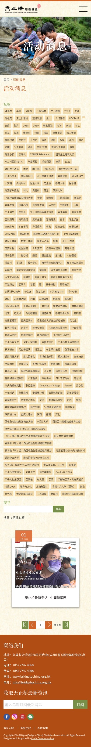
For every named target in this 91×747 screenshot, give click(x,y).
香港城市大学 (56, 400)
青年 (62, 219)
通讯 (30, 147)
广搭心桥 (23, 255)
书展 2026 (10, 486)
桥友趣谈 (47, 125)
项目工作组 (11, 241)
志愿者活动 (20, 298)
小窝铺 (8, 183)
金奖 (39, 197)
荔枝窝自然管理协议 (15, 407)
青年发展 (9, 205)
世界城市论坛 (56, 392)
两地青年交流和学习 (52, 262)
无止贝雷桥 (22, 118)
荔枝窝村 (23, 392)
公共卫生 (30, 472)
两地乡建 (69, 248)
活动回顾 (46, 161)
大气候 (8, 493)
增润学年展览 (12, 190)
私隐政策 (43, 728)
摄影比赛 (9, 140)
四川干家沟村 (63, 378)
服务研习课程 (12, 306)
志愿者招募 (11, 320)
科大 (25, 190)
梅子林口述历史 (75, 262)
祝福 (62, 140)
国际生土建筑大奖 (65, 154)
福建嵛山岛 (70, 363)
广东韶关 (32, 378)
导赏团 (45, 306)
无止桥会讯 (11, 176)
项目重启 (46, 255)
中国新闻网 (64, 197)
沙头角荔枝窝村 (13, 385)
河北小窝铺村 (30, 342)
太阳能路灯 (42, 486)
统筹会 (49, 197)
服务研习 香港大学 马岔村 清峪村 (22, 465)
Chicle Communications (42, 738)
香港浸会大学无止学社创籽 (51, 320)
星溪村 (19, 262)
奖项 (41, 400)
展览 (46, 190)
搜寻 (58, 509)
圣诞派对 (76, 212)
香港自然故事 (39, 363)
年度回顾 (32, 161)
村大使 (40, 479)
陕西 (39, 414)
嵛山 (82, 486)
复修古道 (37, 219)
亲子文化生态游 (13, 479)
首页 (7, 79)
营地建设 (51, 219)
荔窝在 (29, 479)
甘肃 (16, 132)
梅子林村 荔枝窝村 (63, 436)
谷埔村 (8, 270)
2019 (36, 125)
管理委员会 (11, 400)
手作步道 (72, 291)
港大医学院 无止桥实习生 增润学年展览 (25, 428)
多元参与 (9, 226)
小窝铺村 (41, 111)
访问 (69, 400)
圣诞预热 (9, 219)
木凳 (25, 169)
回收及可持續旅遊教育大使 (66, 421)
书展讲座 (41, 493)
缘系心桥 (9, 154)
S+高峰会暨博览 (52, 407)
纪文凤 (17, 313)
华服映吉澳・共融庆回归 (70, 479)
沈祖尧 (8, 118)
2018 (26, 125)
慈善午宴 (35, 407)
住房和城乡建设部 (14, 378)
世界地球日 (77, 371)
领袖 (37, 132)
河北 (57, 414)
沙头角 (28, 291)
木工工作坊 (68, 241)
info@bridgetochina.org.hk (32, 682)
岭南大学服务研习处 (61, 277)
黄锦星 (42, 270)
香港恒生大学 (72, 349)
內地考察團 (31, 313)
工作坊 (33, 140)
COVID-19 (74, 118)
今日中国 (76, 327)
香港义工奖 (11, 371)
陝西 (68, 125)
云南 (7, 125)
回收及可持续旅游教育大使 (19, 421)
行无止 (38, 349)
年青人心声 (43, 241)
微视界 (77, 197)
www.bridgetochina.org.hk (31, 676)
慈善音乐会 (61, 371)
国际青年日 (27, 176)
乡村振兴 (46, 378)
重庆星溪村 (27, 320)
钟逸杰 (8, 111)
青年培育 (24, 233)
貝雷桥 (35, 190)
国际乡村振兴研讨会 (72, 493)
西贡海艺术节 (28, 400)
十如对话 (9, 392)
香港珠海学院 (46, 356)
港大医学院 (29, 356)
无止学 (24, 327)
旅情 (72, 147)
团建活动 (9, 363)
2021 (71, 140)
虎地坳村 (21, 183)
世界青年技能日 (24, 493)
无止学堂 (9, 212)
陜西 (81, 140)
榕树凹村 (55, 363)
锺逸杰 (26, 132)
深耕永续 (9, 255)
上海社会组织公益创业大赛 (19, 197)
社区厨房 (23, 248)
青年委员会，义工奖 (53, 465)
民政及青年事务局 (30, 371)
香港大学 (60, 183)
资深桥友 (9, 349)
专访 (59, 125)
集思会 (22, 212)
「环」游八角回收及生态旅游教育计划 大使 (27, 436)
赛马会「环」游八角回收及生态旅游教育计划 (28, 450)
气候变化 (64, 205)
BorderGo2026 (64, 472)
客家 (48, 226)
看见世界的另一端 (68, 169)
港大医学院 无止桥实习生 (36, 457)
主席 (76, 111)
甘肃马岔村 (11, 335)
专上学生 (73, 219)
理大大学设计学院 (25, 270)
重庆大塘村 (27, 414)
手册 (18, 111)
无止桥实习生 (12, 342)
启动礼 (22, 154)
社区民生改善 (12, 169)
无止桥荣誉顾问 (13, 472)
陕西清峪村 (43, 335)
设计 (48, 118)
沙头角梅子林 (57, 291)
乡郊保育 (37, 226)
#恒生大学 (42, 421)
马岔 (77, 125)
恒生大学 (34, 183)
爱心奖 (79, 385)
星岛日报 (23, 363)
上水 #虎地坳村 (71, 233)
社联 (7, 298)
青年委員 (62, 212)
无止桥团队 (24, 349)
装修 (78, 400)
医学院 (72, 183)
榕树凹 (56, 298)
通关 (34, 255)
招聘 (48, 414)
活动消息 (19, 79)
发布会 (22, 140)
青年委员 (23, 219)
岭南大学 (76, 270)
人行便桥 (71, 255)
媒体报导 (57, 132)
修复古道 (40, 291)
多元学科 (23, 226)
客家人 (22, 284)
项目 (53, 140)
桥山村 (54, 493)
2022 (67, 161)
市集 (76, 205)
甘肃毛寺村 (27, 335)
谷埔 (32, 298)
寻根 (32, 284)
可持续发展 (38, 205)
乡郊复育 (37, 248)
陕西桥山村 (11, 414)
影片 (16, 125)
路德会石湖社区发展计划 (46, 233)
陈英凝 (72, 465)
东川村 (58, 255)
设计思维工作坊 (45, 176)
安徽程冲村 (38, 392)
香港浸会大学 (62, 313)
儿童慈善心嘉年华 (58, 327)
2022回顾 (10, 233)
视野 (55, 241)
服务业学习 (40, 277)
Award (68, 385)
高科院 (77, 313)
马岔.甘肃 (42, 147)
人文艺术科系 (12, 277)
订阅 (80, 704)
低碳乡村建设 (53, 248)
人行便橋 (60, 118)
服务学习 (32, 262)
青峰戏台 (62, 176)
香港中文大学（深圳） (64, 486)
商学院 (26, 277)
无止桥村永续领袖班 (68, 342)
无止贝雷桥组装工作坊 (41, 212)
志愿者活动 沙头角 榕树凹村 (70, 450)
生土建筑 (55, 111)
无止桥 (47, 183)
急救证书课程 (60, 306)
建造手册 (37, 118)
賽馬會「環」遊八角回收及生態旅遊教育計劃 (28, 443)
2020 (67, 111)
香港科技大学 (12, 356)
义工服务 (18, 147)
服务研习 (46, 313)
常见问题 (9, 728)
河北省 (28, 111)
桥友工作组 (27, 241)
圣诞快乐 (73, 226)
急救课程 (44, 298)
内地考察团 (77, 306)
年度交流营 (38, 327)
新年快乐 (64, 284)
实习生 (73, 320)
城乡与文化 (26, 486)
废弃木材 (9, 248)
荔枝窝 (67, 298)
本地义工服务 (58, 147)
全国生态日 (47, 342)
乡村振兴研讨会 (61, 335)
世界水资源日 (30, 306)
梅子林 (35, 169)
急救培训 (78, 356)
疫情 (58, 161)
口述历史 (9, 284)
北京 (7, 313)
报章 (46, 132)
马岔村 (52, 205)
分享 (7, 132)
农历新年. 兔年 (12, 291)
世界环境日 (11, 327)
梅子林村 (50, 284)
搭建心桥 (23, 205)
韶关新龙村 (64, 356)
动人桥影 (71, 132)
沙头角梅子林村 (59, 270)
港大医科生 (77, 176)
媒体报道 (70, 407)
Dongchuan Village (49, 385)
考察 (7, 147)
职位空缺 (30, 385)
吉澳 (51, 479)
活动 (44, 140)
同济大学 (57, 190)
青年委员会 (73, 392)
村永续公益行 (53, 349)
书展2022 (49, 169)
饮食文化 (60, 226)
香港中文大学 (12, 457)
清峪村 (8, 262)
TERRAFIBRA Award (40, 154)
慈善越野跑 (45, 472)
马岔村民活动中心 (14, 161)
